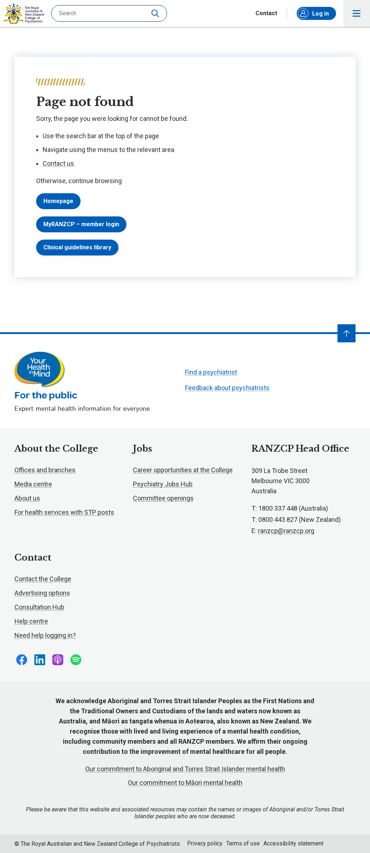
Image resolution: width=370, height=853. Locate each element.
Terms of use (243, 843)
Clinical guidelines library (77, 247)
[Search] (156, 13)
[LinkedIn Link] (40, 660)
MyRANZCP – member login (81, 224)
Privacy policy (205, 843)
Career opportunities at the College (183, 470)
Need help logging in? (45, 635)
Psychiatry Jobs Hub (163, 484)
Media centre (33, 484)
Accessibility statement (293, 843)
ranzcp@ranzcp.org (286, 531)
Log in (320, 13)
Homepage (58, 201)
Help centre (31, 621)
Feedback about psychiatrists (227, 388)
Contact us (58, 163)
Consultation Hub (39, 607)
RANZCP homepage (24, 13)
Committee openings (163, 498)
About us (27, 498)
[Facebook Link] (21, 660)
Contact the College (42, 579)
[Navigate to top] (346, 333)
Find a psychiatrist (211, 372)
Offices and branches (45, 470)
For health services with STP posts (64, 512)
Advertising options (42, 593)
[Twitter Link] (58, 660)
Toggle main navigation (356, 13)
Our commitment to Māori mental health (185, 782)
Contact (266, 13)
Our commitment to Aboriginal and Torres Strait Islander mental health (185, 769)
